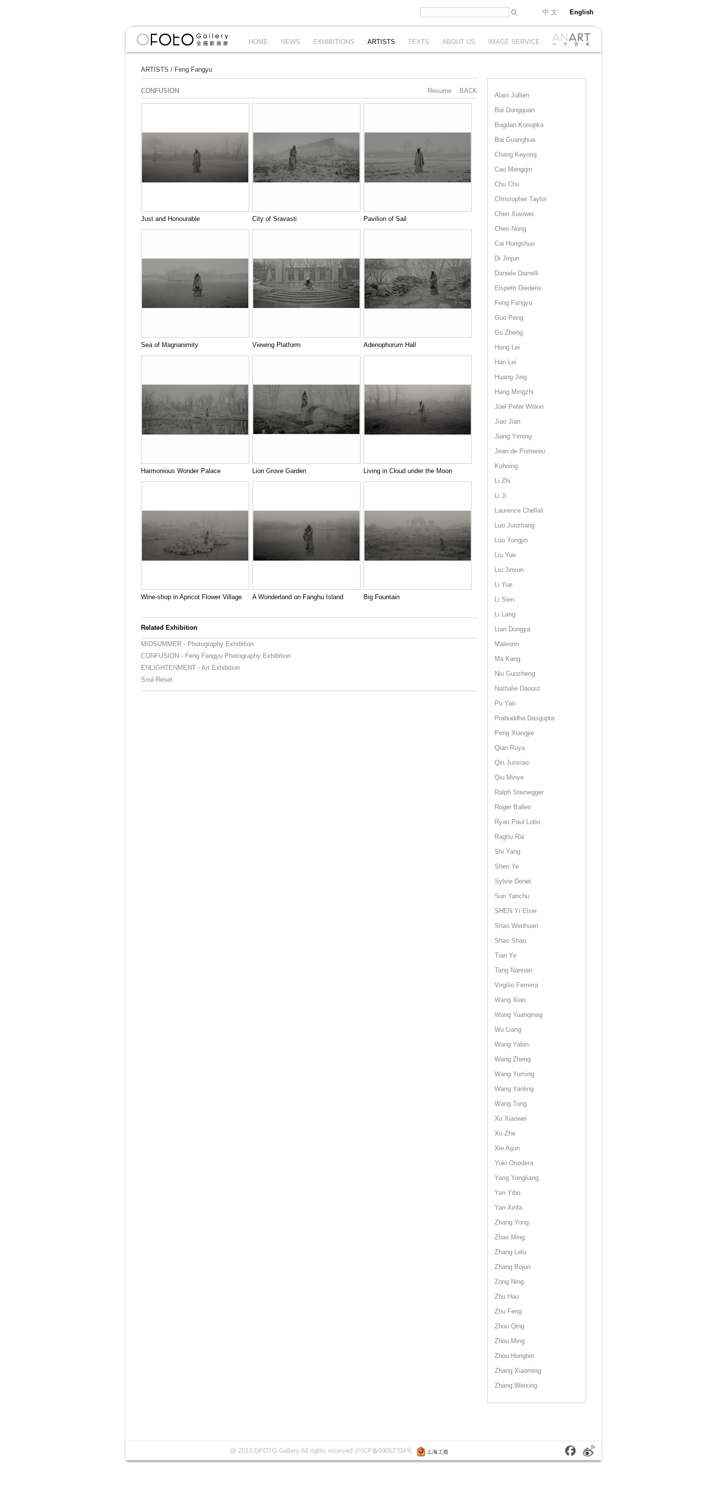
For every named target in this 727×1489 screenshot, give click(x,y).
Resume (440, 90)
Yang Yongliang (517, 1178)
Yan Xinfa (508, 1207)
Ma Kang (507, 658)
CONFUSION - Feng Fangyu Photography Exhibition (216, 655)
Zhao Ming (510, 1237)
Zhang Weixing (516, 1385)
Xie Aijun (507, 1148)
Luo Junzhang (515, 525)
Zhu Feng (508, 1311)
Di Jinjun (507, 258)
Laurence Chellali (519, 510)
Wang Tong (511, 1103)
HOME (258, 41)
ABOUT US (458, 41)
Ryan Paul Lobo (517, 822)
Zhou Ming (510, 1341)
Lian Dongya (512, 629)
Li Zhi (502, 480)
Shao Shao (510, 940)
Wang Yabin (512, 1044)
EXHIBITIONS (334, 41)
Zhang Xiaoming (518, 1370)
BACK (468, 90)
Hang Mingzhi (514, 391)
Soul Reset (157, 679)
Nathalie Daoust (517, 688)
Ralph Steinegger (519, 792)
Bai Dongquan (515, 110)
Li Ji (500, 495)
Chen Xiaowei (514, 214)
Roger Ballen (513, 807)
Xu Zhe (505, 1133)
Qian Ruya (510, 747)
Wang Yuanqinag (519, 1014)
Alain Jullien (512, 95)
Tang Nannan (513, 970)
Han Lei (505, 362)
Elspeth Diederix (518, 288)
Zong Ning (509, 1281)
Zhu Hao (507, 1296)
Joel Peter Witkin (519, 406)
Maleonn (507, 644)
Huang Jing (511, 377)
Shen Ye (507, 866)
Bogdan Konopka (519, 125)
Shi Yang (507, 851)
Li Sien (504, 599)
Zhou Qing (509, 1326)
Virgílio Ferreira (516, 985)
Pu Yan (505, 703)
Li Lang (505, 614)
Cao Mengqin (513, 169)
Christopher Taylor (520, 199)
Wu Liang (508, 1029)
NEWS (290, 41)
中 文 (550, 12)
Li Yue (503, 584)
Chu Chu (507, 184)
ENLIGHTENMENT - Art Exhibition (190, 667)
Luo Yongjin (511, 540)
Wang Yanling (514, 1089)
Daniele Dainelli (517, 273)
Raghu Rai (509, 836)
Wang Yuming (514, 1074)
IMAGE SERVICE (514, 41)
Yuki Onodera (514, 1163)
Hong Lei (507, 347)
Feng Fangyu (193, 69)
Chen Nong (510, 228)
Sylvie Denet (513, 881)
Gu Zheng (509, 332)
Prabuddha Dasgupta (524, 718)
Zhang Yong (512, 1222)
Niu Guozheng (515, 673)
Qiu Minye (509, 777)
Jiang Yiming (513, 436)
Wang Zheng (513, 1059)
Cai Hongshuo (515, 243)
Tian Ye (505, 955)
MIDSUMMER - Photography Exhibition (197, 644)
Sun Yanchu (512, 896)
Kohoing (506, 466)
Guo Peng (509, 317)
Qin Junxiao (512, 762)
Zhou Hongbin (514, 1355)
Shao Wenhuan (516, 925)
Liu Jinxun (509, 569)
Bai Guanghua (515, 139)
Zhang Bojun (513, 1266)
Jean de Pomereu (520, 451)
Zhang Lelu (510, 1252)
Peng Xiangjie (514, 733)
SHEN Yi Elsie (516, 911)
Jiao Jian (507, 421)
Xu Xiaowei (511, 1118)
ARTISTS (381, 41)
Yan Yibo (507, 1192)
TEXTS (418, 41)
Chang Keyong (516, 154)
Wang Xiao (510, 1000)
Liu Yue (505, 555)
